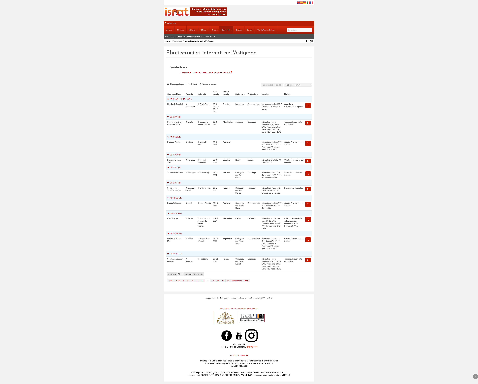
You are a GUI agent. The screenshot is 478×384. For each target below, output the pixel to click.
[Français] (311, 2)
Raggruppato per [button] (177, 84)
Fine (246, 280)
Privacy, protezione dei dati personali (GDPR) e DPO (251, 298)
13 (208, 280)
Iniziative (192, 30)
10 (192, 280)
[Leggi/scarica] (233, 72)
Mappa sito (210, 298)
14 (213, 280)
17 (228, 280)
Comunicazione (209, 36)
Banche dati (226, 30)
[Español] (301, 2)
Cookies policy (222, 298)
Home (170, 30)
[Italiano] (308, 2)
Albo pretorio (170, 36)
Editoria (203, 30)
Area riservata (170, 23)
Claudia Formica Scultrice (266, 30)
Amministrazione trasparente (189, 36)
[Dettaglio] (308, 105)
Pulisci (194, 84)
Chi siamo (180, 30)
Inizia (171, 280)
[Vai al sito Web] (226, 318)
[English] (298, 2)
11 (197, 280)
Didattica (239, 30)
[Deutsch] (305, 2)
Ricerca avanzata (208, 84)
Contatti (249, 30)
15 (218, 280)
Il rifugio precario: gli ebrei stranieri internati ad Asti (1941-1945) (205, 72)
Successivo (237, 280)
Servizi (214, 30)
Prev (178, 280)
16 (223, 280)
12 (203, 280)
